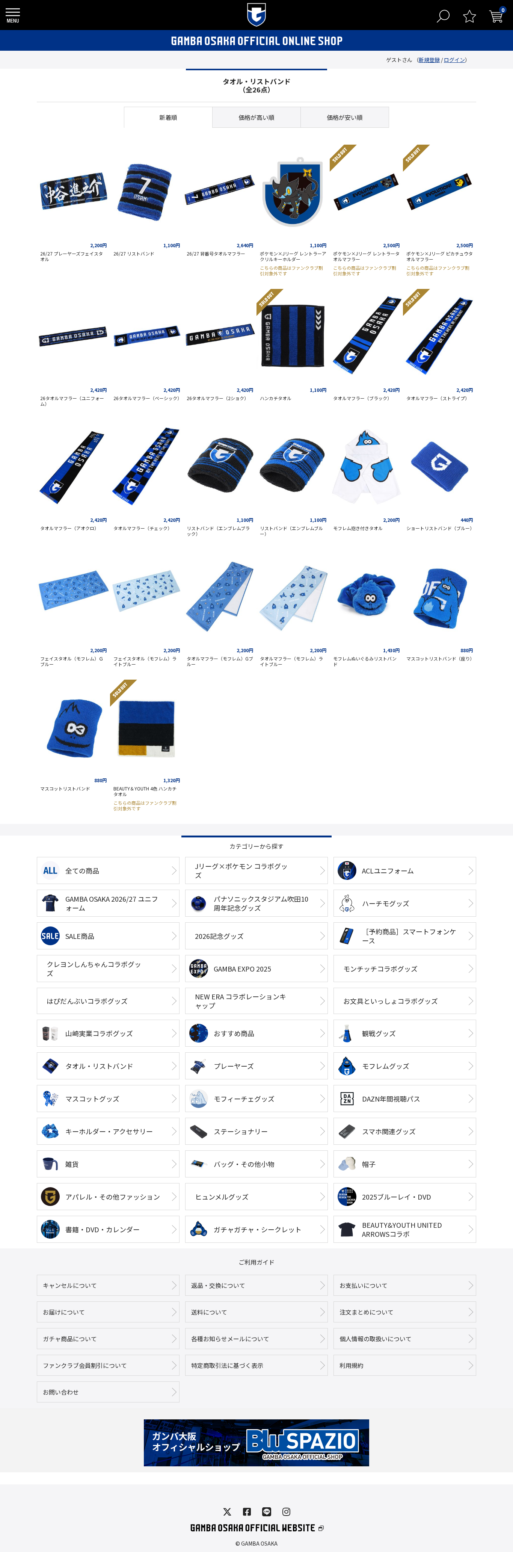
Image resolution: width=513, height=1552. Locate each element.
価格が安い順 (345, 117)
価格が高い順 (256, 117)
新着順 (168, 117)
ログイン (454, 59)
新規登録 (429, 59)
